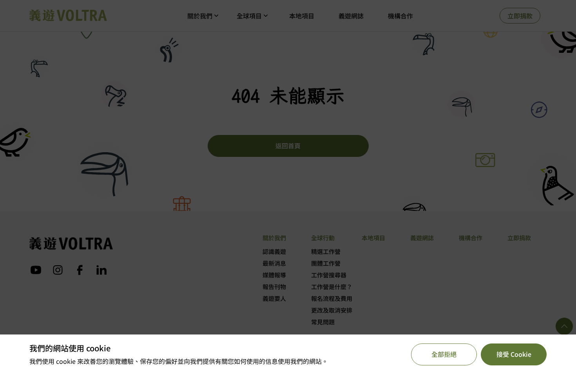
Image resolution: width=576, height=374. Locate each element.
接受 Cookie (513, 354)
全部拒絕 (443, 354)
